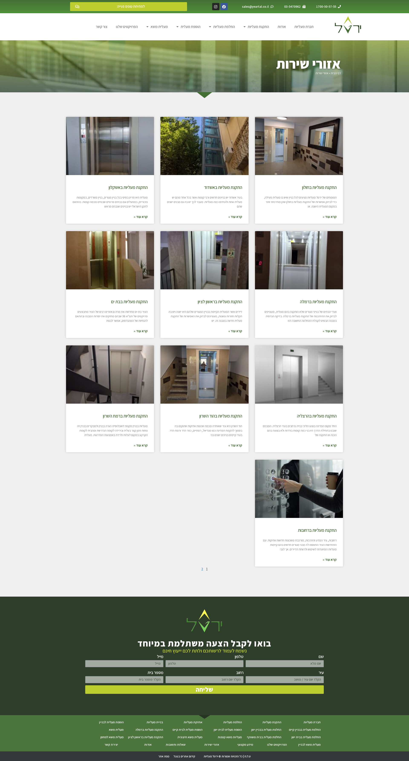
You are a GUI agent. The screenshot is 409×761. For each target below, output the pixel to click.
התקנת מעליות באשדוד (223, 187)
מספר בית (155, 672)
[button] (128, 6)
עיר (321, 672)
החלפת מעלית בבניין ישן (266, 730)
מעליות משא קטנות (230, 737)
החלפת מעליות (224, 26)
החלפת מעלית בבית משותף (264, 737)
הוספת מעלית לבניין (111, 722)
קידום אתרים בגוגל (184, 756)
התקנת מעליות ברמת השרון (125, 416)
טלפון (239, 656)
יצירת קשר (111, 744)
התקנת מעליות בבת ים (129, 301)
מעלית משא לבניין (309, 744)
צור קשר (101, 26)
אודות (282, 26)
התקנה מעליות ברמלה (149, 730)
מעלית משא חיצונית (189, 737)
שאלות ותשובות (176, 744)
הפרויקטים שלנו (127, 26)
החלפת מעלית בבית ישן (306, 737)
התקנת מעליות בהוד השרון (220, 416)
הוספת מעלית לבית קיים (187, 730)
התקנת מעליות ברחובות (317, 530)
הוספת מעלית (190, 26)
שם (321, 656)
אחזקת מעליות (193, 722)
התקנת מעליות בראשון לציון (220, 301)
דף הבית (336, 73)
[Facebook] (224, 6)
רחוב (239, 672)
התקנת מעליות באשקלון (128, 187)
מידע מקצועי (245, 744)
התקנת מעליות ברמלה (318, 301)
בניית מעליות (155, 722)
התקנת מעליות (258, 26)
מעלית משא (159, 26)
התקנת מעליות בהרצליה (317, 416)
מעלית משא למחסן (112, 737)
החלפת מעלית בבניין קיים (305, 730)
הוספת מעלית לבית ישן (228, 730)
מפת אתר (163, 756)
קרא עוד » (330, 217)
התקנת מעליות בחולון (319, 187)
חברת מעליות (304, 26)
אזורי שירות (211, 744)
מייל (160, 656)
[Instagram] (215, 6)
